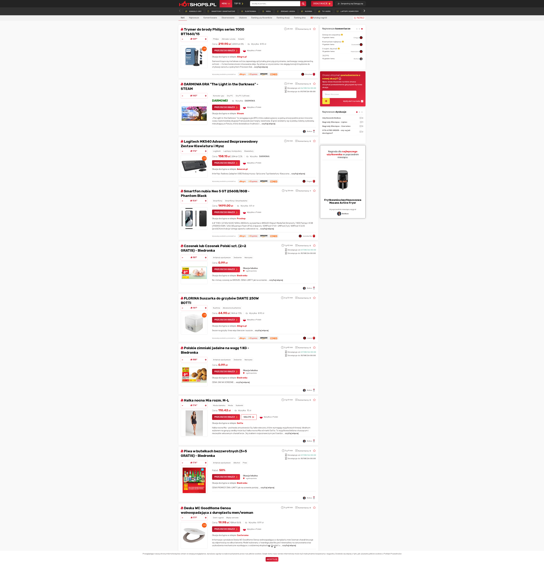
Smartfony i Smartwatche (236, 201)
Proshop (241, 218)
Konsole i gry (218, 96)
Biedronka (242, 275)
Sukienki (239, 405)
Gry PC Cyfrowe (242, 96)
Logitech (217, 151)
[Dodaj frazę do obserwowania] (326, 101)
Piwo (245, 463)
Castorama (242, 535)
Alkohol (236, 463)
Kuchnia (216, 308)
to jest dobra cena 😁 (331, 44)
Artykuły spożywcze (222, 257)
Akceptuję (272, 559)
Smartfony (217, 201)
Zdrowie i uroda (228, 39)
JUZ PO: (325, 61)
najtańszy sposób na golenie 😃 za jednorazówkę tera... (337, 36)
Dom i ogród (218, 518)
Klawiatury (248, 151)
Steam (240, 113)
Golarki (241, 39)
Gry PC (230, 96)
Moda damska (219, 405)
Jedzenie (237, 257)
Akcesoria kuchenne (232, 308)
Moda (230, 405)
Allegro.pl (242, 57)
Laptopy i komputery (233, 151)
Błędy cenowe (232, 518)
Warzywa (248, 257)
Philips (216, 39)
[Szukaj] (303, 3)
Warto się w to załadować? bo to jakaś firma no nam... (342, 52)
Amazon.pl (242, 169)
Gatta (240, 423)
